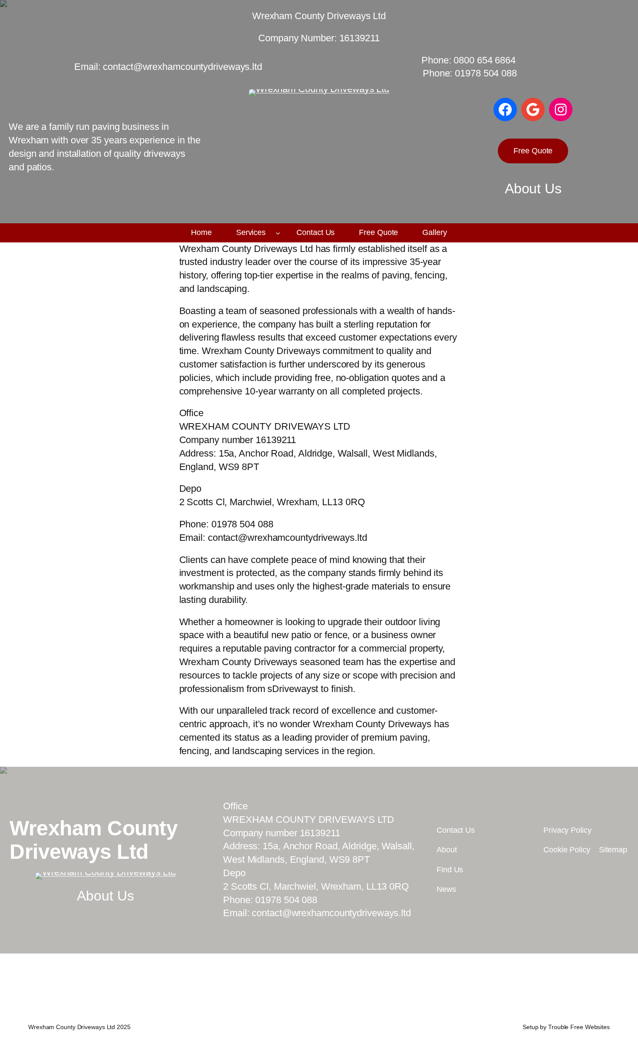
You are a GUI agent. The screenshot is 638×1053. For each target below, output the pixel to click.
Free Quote (532, 150)
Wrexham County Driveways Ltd (94, 840)
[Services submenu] (278, 233)
